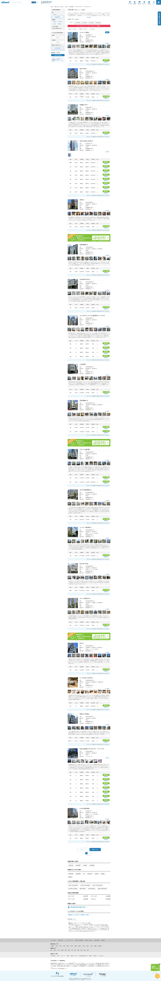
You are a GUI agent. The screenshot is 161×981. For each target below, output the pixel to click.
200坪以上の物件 (73, 888)
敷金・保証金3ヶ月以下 (83, 955)
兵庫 (81, 950)
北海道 (62, 950)
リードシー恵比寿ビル (86, 527)
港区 (64, 945)
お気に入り (144, 1)
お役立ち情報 (96, 940)
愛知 (65, 950)
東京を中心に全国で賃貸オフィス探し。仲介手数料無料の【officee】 (80, 978)
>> (91, 853)
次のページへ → (95, 849)
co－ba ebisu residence (86, 678)
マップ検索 (139, 1)
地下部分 (95, 955)
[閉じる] (159, 964)
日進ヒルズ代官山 (84, 714)
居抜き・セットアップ (74, 955)
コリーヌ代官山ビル (85, 598)
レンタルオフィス (101, 955)
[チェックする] (100, 61)
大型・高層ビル (53, 955)
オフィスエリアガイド (69, 940)
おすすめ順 (92, 29)
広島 (87, 950)
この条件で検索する (58, 55)
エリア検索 (130, 1)
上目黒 (96, 873)
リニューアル (62, 955)
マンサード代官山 (84, 32)
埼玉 (75, 950)
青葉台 (70, 877)
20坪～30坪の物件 (73, 885)
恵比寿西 (71, 873)
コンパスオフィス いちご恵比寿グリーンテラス (92, 315)
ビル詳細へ (107, 43)
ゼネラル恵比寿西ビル (86, 490)
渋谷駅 (85, 865)
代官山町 (90, 873)
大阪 (58, 950)
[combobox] (25, 2)
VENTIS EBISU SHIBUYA (86, 141)
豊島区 (79, 945)
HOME (52, 6)
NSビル (82, 643)
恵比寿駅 (78, 865)
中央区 (56, 945)
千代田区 (52, 945)
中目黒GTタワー (84, 105)
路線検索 (134, 0)
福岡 (69, 950)
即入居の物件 (92, 888)
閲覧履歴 (149, 0)
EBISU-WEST (83, 68)
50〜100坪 (91, 22)
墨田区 (95, 945)
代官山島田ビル (84, 244)
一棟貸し (67, 955)
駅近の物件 (82, 888)
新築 (58, 955)
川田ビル (82, 200)
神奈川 (55, 950)
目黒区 (75, 945)
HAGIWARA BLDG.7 (85, 279)
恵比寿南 (78, 873)
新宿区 (67, 945)
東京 (51, 950)
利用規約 (82, 979)
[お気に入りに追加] (97, 61)
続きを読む (89, 17)
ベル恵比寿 (83, 364)
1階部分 (90, 955)
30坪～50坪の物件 (85, 885)
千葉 (72, 950)
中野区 (87, 945)
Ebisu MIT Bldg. (84, 563)
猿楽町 (102, 873)
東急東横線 (71, 6)
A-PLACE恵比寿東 (84, 808)
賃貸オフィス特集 (89, 940)
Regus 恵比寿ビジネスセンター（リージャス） (92, 749)
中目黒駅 (92, 865)
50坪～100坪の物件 (97, 885)
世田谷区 (99, 945)
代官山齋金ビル (84, 400)
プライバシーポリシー (87, 979)
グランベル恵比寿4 (85, 449)
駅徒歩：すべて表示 (72, 29)
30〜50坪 (85, 22)
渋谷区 (66, 6)
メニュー (153, 0)
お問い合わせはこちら (158, 2)
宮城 (84, 950)
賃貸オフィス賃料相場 (79, 940)
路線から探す (60, 940)
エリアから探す (53, 940)
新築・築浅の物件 (102, 888)
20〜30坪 (78, 22)
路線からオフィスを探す (59, 6)
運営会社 (103, 940)
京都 (78, 950)
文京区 (83, 945)
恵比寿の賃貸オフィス (63, 968)
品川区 (71, 945)
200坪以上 (98, 22)
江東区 (91, 945)
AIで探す (33, 2)
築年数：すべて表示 (83, 29)
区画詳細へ (106, 61)
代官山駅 (71, 865)
